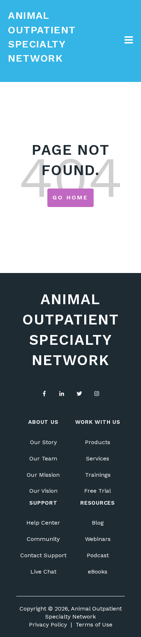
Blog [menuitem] (98, 522)
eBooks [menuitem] (97, 571)
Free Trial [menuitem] (97, 490)
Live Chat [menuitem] (43, 571)
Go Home (70, 197)
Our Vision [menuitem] (43, 490)
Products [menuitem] (97, 442)
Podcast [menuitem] (98, 555)
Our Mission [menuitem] (43, 474)
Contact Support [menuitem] (43, 555)
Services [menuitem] (97, 458)
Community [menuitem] (43, 538)
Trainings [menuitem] (98, 474)
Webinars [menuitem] (98, 538)
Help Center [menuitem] (43, 522)
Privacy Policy (48, 624)
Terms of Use (94, 624)
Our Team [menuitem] (43, 458)
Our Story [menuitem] (43, 442)
